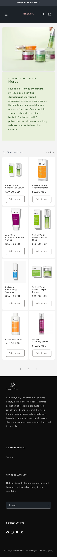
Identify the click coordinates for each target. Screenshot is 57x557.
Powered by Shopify (29, 550)
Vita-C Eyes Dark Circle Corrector (40, 186)
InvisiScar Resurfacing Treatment (11, 289)
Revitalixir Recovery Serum (40, 340)
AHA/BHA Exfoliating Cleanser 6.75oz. (15, 237)
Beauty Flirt (16, 550)
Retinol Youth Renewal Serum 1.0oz (39, 237)
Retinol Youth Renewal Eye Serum (14, 186)
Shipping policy (46, 550)
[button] (6, 14)
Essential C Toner (13, 339)
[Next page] (36, 369)
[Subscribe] (47, 505)
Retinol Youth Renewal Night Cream (39, 289)
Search (9, 457)
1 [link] (20, 369)
